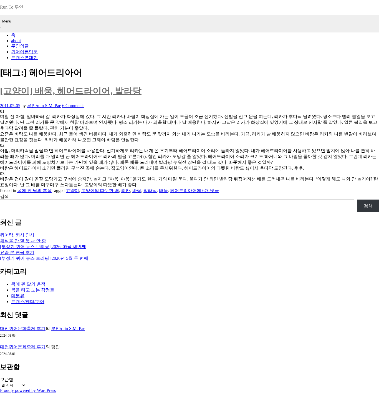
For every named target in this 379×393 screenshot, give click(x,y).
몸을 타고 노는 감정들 (32, 290)
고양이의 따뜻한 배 (100, 190)
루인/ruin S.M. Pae (44, 105)
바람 (136, 190)
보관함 (6, 379)
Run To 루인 (11, 7)
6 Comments (73, 105)
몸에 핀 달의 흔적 (34, 190)
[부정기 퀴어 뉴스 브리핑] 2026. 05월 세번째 (43, 246)
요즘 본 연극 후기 (17, 252)
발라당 (150, 190)
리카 (125, 190)
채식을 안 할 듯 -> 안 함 (23, 240)
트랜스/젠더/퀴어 (27, 301)
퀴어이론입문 (24, 51)
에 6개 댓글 (208, 190)
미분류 (17, 295)
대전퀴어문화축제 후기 (23, 328)
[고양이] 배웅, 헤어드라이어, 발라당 (71, 91)
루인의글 (20, 46)
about (16, 40)
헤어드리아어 (183, 190)
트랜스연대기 (24, 57)
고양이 (72, 190)
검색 (4, 196)
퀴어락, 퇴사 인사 (17, 235)
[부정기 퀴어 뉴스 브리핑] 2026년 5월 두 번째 (44, 258)
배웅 (163, 190)
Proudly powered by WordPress (28, 390)
